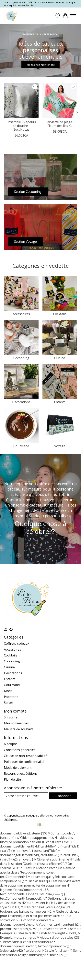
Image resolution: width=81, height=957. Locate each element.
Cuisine (59, 358)
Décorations (21, 402)
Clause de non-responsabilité (25, 756)
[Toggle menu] (73, 16)
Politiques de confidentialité (24, 761)
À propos (10, 744)
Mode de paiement (17, 767)
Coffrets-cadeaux (16, 643)
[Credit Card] (39, 825)
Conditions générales (19, 750)
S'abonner (63, 796)
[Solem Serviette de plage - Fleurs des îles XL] (59, 100)
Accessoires (21, 314)
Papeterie (11, 697)
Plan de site (12, 779)
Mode (8, 691)
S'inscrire (10, 717)
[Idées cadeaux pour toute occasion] (11, 16)
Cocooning (21, 358)
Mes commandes (16, 723)
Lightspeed (10, 819)
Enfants (59, 402)
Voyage (59, 446)
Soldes (9, 702)
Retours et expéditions (20, 773)
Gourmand (21, 446)
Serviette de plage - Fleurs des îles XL (60, 124)
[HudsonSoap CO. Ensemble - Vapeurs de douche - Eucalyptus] (21, 100)
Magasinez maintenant (40, 64)
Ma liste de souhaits (18, 729)
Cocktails (59, 314)
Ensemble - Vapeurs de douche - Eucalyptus (21, 126)
